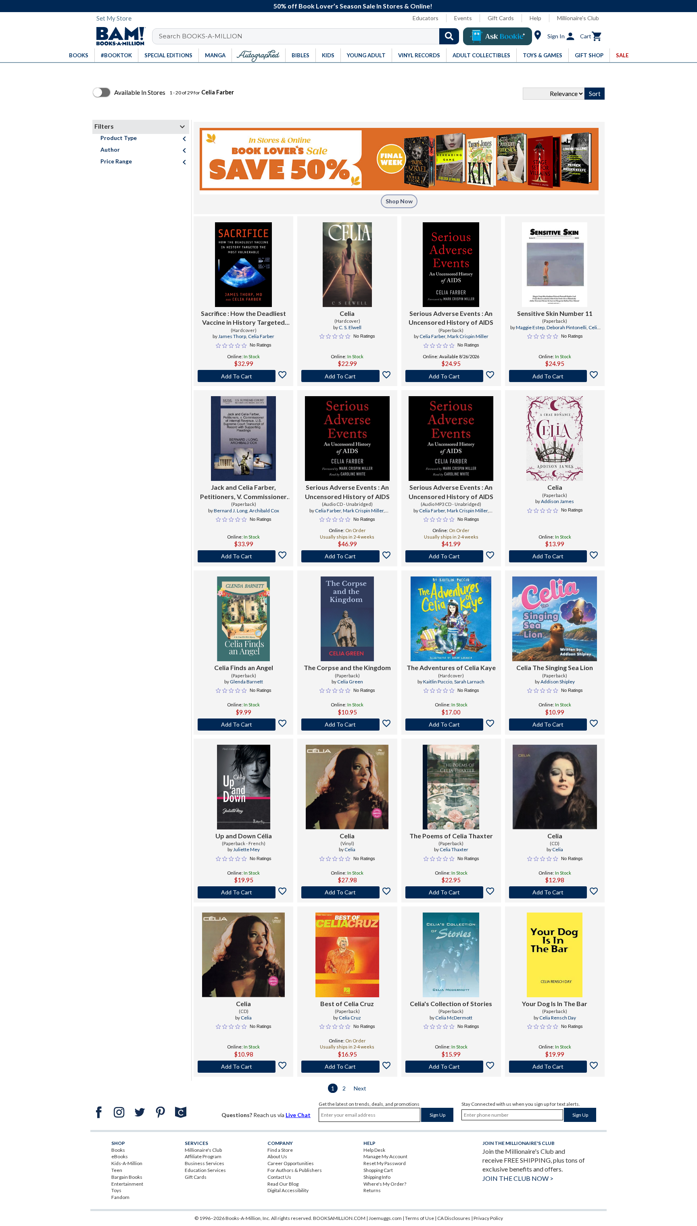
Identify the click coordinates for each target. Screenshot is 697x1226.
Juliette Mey (246, 849)
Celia (347, 313)
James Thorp (232, 336)
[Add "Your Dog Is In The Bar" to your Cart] (555, 1067)
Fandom (120, 1197)
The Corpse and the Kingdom (347, 667)
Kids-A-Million (126, 1163)
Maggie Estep (530, 327)
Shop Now (399, 201)
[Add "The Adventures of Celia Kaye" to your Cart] (451, 724)
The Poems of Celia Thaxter (451, 836)
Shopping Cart (378, 1170)
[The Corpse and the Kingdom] (347, 618)
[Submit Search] (449, 36)
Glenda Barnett (246, 682)
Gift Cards (501, 18)
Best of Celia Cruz (347, 1003)
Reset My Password (384, 1163)
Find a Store (280, 1150)
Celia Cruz (350, 1018)
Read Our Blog (282, 1184)
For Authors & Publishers (294, 1170)
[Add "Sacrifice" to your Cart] (243, 376)
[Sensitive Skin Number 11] (554, 264)
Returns (372, 1190)
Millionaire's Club (578, 18)
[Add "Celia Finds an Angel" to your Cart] (243, 724)
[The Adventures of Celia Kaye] (451, 618)
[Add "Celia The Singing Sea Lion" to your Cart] (555, 724)
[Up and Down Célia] (243, 787)
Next (360, 1088)
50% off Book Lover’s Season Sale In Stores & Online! (352, 6)
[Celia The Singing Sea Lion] (554, 618)
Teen (116, 1170)
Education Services (205, 1170)
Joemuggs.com (385, 1218)
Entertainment (127, 1184)
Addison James (557, 501)
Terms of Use (419, 1218)
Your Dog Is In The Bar (554, 1003)
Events (463, 18)
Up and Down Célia (243, 836)
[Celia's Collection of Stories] (451, 955)
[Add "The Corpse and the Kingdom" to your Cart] (347, 724)
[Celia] (347, 264)
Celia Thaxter (454, 849)
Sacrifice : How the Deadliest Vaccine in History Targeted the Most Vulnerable (243, 318)
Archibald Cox (264, 511)
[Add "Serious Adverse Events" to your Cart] (451, 376)
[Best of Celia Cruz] (347, 955)
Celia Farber (261, 336)
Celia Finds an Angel (243, 667)
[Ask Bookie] (497, 36)
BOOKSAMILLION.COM (339, 1218)
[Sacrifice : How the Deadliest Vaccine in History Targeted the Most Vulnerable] (243, 264)
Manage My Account (385, 1156)
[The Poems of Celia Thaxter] (451, 787)
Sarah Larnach (469, 682)
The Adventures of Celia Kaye (451, 667)
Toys (116, 1190)
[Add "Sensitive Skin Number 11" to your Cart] (555, 376)
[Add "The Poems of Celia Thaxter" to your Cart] (451, 892)
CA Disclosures (453, 1218)
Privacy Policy (488, 1218)
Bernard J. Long (230, 511)
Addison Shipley (557, 682)
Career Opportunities (290, 1163)
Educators (425, 18)
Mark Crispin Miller (467, 336)
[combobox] (310, 36)
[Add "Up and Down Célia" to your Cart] (243, 892)
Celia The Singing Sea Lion (554, 667)
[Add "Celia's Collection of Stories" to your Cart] (451, 1067)
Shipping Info (376, 1177)
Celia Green (350, 682)
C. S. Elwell (350, 327)
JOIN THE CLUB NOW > (517, 1178)
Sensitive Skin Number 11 (555, 313)
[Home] (118, 36)
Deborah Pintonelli (566, 327)
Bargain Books (126, 1177)
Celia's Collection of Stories (451, 1003)
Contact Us (279, 1177)
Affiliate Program (203, 1156)
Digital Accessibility (288, 1190)
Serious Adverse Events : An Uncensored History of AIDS (451, 317)
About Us (277, 1156)
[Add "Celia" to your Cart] (347, 376)
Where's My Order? (384, 1184)
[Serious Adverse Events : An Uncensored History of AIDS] (451, 264)
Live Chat (298, 1114)
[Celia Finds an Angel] (243, 618)
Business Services (204, 1163)
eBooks (119, 1156)
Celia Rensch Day (557, 1018)
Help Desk (374, 1150)
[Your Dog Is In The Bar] (554, 955)
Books (118, 1150)
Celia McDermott (453, 1018)
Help (535, 18)
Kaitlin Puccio (437, 682)
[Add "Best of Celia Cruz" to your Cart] (347, 1067)
